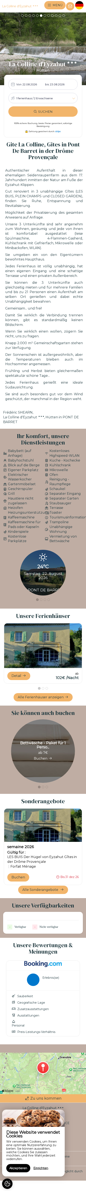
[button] (22, 15)
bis (47, 84)
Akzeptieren (18, 1168)
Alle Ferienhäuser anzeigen (41, 697)
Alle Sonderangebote (40, 890)
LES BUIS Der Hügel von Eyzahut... (39, 661)
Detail (16, 676)
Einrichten (40, 1168)
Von (19, 84)
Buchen (40, 758)
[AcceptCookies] (7, 1184)
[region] (33, 1143)
